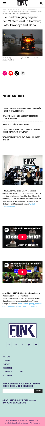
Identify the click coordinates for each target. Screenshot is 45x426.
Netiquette (7, 375)
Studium (6, 361)
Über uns (6, 357)
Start (4, 9)
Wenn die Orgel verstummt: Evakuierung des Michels (21, 138)
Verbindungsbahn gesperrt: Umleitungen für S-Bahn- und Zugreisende (21, 109)
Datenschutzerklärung (12, 372)
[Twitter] (29, 344)
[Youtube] (36, 344)
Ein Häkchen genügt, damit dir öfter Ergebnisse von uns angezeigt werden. (22, 304)
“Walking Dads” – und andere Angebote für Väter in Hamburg (20, 117)
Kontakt (6, 364)
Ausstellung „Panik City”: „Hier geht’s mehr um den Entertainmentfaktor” (21, 131)
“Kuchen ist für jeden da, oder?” (16, 124)
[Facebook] (9, 344)
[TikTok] (22, 344)
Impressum (7, 368)
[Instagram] (15, 344)
